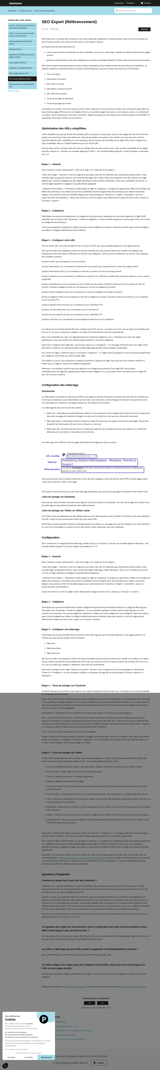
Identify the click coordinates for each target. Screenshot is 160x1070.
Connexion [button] (118, 3)
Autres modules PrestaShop (45, 11)
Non (102, 1003)
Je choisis (29, 1057)
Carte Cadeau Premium (17, 62)
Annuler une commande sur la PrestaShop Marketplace (68, 1030)
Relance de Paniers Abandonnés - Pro (22, 85)
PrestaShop (12, 11)
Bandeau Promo (15, 49)
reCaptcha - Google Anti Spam (20, 68)
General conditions (99, 1056)
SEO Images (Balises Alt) (18, 73)
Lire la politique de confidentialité (16, 1049)
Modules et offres (25, 11)
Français (130, 3)
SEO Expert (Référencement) (20, 79)
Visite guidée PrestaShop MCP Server (20, 42)
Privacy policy (71, 1056)
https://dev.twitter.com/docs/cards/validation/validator (82, 858)
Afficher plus (13, 91)
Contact (147, 3)
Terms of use (58, 1056)
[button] (5, 1066)
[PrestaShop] (15, 3)
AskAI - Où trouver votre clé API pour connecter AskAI (21, 34)
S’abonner (144, 29)
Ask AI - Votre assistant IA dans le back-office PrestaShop (22, 26)
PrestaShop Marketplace (75, 986)
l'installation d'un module (135, 986)
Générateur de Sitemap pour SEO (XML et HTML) (21, 55)
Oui (89, 1003)
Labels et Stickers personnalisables (60, 1035)
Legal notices (84, 1056)
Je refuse (11, 1057)
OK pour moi (46, 1057)
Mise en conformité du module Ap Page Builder (65, 1039)
